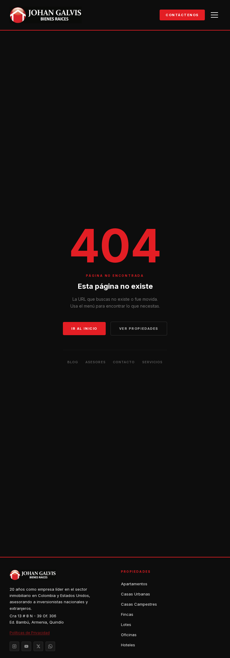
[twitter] (38, 646)
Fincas (127, 614)
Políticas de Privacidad (30, 632)
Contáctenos (182, 15)
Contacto (124, 362)
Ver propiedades (138, 328)
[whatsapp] (50, 646)
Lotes (126, 624)
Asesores (95, 362)
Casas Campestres (139, 604)
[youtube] (26, 646)
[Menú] (214, 15)
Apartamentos (134, 583)
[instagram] (14, 646)
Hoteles (128, 644)
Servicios (152, 362)
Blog (72, 362)
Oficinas (129, 634)
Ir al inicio (84, 328)
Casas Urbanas (135, 594)
